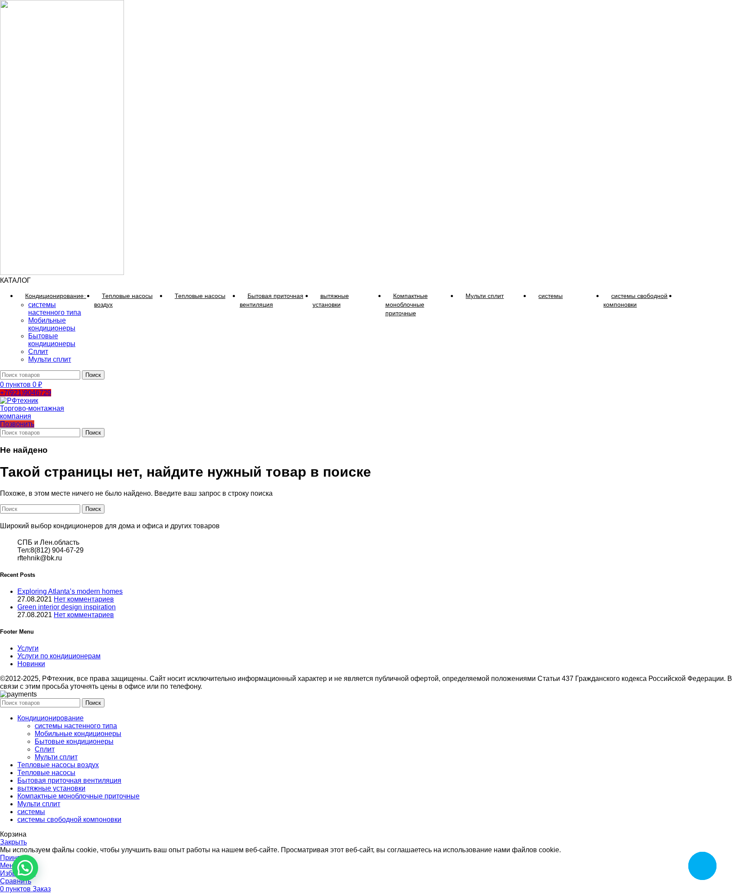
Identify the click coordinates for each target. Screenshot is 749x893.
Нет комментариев (84, 599)
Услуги (28, 648)
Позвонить (17, 424)
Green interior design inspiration (66, 607)
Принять (13, 857)
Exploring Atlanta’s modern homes (70, 591)
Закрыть (13, 842)
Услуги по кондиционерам (59, 656)
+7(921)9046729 (25, 392)
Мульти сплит (49, 359)
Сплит (38, 351)
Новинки (31, 663)
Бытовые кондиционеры (51, 339)
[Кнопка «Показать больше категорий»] (684, 295)
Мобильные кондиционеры (51, 324)
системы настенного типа (54, 308)
